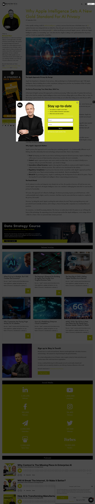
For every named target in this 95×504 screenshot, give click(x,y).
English (90, 4)
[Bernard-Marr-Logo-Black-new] (9, 3)
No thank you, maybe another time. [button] (57, 131)
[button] (77, 102)
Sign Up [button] (60, 128)
